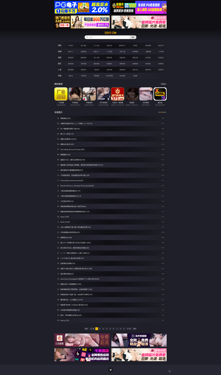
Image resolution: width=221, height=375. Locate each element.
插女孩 (71, 76)
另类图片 (161, 64)
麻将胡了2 (122, 45)
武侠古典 (109, 70)
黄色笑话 (148, 70)
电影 (59, 57)
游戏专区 (109, 45)
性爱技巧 (161, 70)
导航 (59, 76)
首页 (86, 328)
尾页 (134, 328)
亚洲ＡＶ (70, 52)
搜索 (133, 37)
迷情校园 (122, 70)
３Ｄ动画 (109, 52)
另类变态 (161, 58)
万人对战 (96, 45)
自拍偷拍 (83, 52)
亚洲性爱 (70, 58)
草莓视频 (96, 76)
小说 (59, 69)
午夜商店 (83, 76)
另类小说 (135, 70)
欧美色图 (96, 64)
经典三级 (135, 58)
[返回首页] (169, 371)
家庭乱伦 (83, 70)
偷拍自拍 (83, 58)
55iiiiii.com (110, 33)
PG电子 (70, 45)
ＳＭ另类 (161, 52)
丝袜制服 (135, 52)
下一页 (129, 328)
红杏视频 (122, 76)
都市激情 (70, 70)
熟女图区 (148, 64)
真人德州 (83, 45)
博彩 (59, 45)
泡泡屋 (135, 76)
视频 (59, 51)
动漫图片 (109, 64)
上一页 (92, 328)
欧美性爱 (109, 58)
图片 (59, 63)
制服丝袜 (122, 58)
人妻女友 (96, 70)
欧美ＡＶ (96, 52)
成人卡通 (96, 58)
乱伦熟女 (148, 58)
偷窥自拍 (70, 64)
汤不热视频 (109, 76)
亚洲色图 (83, 64)
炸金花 (135, 45)
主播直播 (148, 52)
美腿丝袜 (122, 64)
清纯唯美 (135, 64)
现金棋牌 (148, 45)
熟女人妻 (122, 52)
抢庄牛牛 (161, 45)
